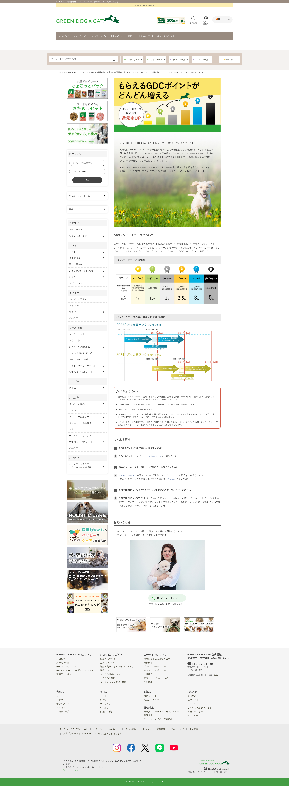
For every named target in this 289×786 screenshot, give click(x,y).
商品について (106, 670)
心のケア (73, 318)
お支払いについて (109, 662)
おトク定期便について (111, 674)
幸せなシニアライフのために (73, 729)
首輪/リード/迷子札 (78, 359)
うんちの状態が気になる (199, 707)
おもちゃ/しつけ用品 (79, 347)
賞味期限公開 (63, 662)
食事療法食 (74, 258)
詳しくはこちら (71, 770)
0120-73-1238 (167, 598)
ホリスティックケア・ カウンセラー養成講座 (80, 466)
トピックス (133, 72)
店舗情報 (161, 729)
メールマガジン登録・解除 (113, 682)
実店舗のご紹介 (64, 674)
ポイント (105, 36)
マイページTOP (127, 475)
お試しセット (75, 229)
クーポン (95, 36)
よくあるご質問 (108, 678)
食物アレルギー (195, 711)
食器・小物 (74, 340)
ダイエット (192, 703)
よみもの (142, 36)
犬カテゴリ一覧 (133, 60)
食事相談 (229, 60)
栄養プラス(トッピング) (81, 270)
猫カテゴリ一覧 (178, 60)
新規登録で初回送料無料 (143, 5)
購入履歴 (193, 23)
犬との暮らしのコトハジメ (138, 729)
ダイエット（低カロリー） (82, 423)
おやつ (158, 36)
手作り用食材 (75, 264)
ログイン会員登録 (206, 23)
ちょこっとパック (78, 236)
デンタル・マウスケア (80, 435)
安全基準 (60, 658)
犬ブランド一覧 (155, 60)
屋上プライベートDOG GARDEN (79, 733)
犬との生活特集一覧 (117, 72)
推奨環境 (148, 674)
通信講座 (193, 729)
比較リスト (131, 36)
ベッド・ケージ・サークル (82, 366)
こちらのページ (153, 456)
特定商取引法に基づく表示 (157, 658)
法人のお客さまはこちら (110, 733)
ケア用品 (60, 707)
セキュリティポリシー (155, 670)
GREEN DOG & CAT (67, 72)
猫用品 (72, 388)
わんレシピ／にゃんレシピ (106, 729)
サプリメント (75, 283)
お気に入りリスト (118, 36)
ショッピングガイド (81, 36)
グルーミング (177, 729)
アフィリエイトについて (156, 678)
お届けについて (108, 658)
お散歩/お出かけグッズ (80, 353)
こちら (170, 479)
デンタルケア (194, 715)
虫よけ (72, 312)
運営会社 (148, 662)
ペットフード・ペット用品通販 (92, 72)
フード (151, 36)
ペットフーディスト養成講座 (158, 719)
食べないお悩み (77, 404)
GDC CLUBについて (66, 666)
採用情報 (148, 682)
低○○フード (75, 410)
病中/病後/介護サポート (81, 372)
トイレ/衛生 (75, 305)
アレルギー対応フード (80, 416)
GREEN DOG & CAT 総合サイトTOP (75, 670)
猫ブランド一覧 (201, 60)
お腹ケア (73, 429)
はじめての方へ (65, 36)
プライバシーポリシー (155, 666)
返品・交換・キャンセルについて (116, 666)
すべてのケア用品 (78, 299)
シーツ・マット (77, 334)
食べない (191, 696)
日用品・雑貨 (169, 36)
